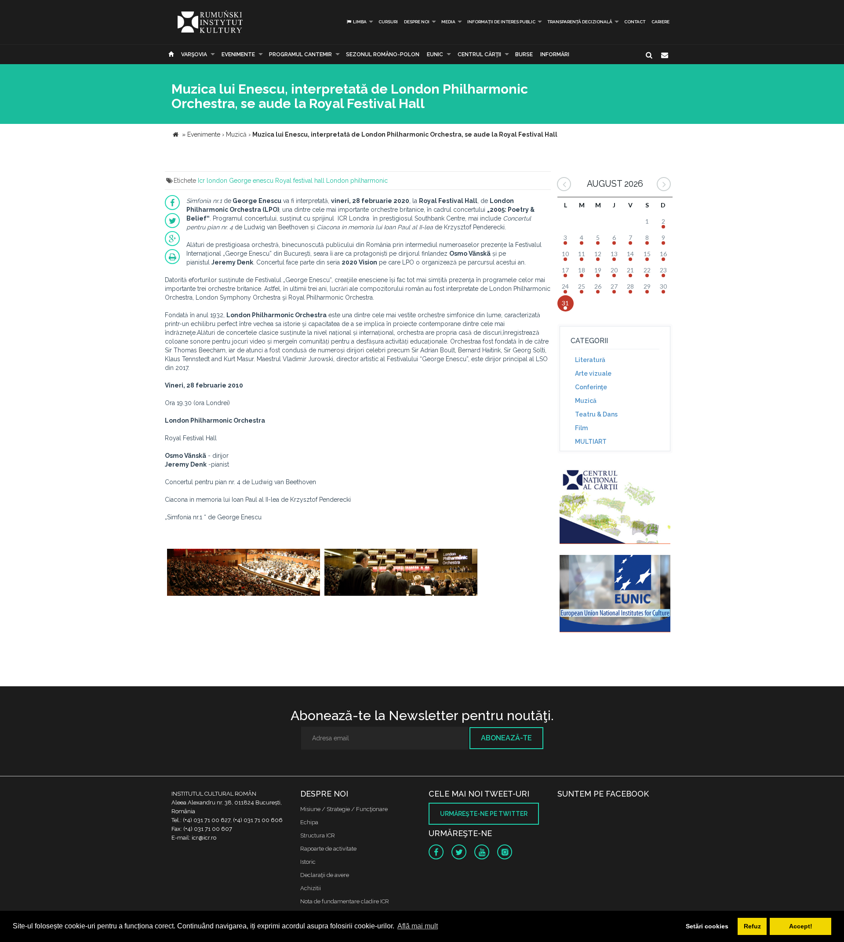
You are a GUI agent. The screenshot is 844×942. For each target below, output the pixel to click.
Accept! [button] (800, 926)
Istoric (308, 862)
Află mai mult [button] (417, 926)
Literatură (590, 359)
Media (448, 21)
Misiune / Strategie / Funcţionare (344, 809)
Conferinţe (591, 387)
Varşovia (194, 54)
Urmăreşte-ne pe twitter (484, 813)
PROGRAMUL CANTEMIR (300, 54)
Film (581, 427)
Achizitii (310, 888)
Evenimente (238, 54)
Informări (554, 54)
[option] (243, 577)
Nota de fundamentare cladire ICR (344, 901)
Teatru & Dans (596, 414)
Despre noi (416, 21)
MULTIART (591, 441)
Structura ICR (317, 835)
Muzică (586, 400)
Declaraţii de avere (324, 875)
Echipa (309, 822)
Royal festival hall (299, 180)
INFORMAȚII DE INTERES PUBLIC (501, 21)
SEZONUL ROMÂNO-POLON (382, 54)
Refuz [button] (752, 926)
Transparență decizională (579, 21)
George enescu (251, 180)
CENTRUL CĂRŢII (479, 54)
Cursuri (388, 21)
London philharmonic (357, 180)
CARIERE (660, 21)
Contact (634, 21)
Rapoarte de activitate (328, 848)
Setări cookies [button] (707, 926)
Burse (524, 54)
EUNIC (435, 54)
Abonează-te (506, 738)
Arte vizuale (593, 373)
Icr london (212, 180)
